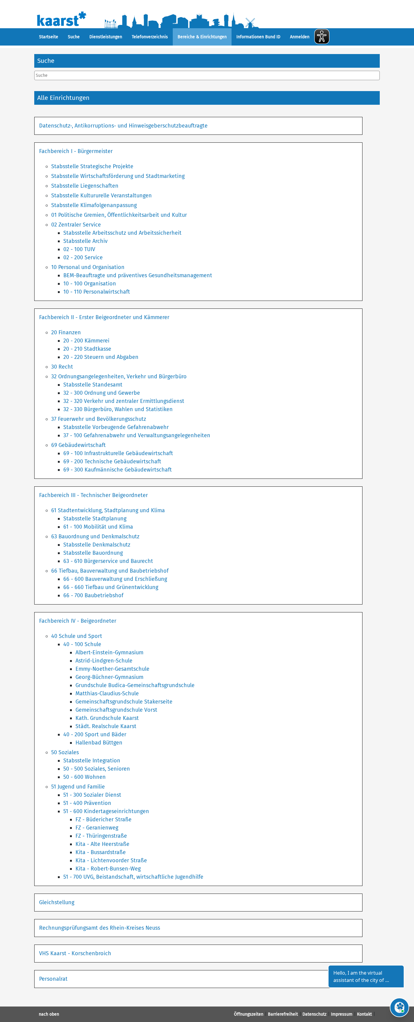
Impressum (341, 1014)
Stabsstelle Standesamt (92, 384)
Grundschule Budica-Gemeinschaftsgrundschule (135, 685)
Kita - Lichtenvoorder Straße (111, 860)
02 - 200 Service (83, 257)
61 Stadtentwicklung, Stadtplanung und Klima (108, 510)
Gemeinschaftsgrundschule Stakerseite (123, 701)
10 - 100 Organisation (89, 283)
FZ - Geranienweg (96, 827)
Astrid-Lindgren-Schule (103, 660)
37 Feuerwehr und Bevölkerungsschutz (98, 419)
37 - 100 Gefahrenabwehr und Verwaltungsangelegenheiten (136, 435)
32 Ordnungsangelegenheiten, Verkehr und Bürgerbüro (119, 376)
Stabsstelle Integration (91, 760)
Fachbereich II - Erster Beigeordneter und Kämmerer (104, 317)
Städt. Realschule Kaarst (105, 726)
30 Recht (62, 366)
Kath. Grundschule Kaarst (107, 718)
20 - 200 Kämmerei (86, 340)
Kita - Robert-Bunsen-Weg (108, 868)
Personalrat (53, 979)
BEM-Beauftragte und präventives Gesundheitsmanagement (137, 275)
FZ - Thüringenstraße (101, 836)
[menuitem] (48, 37)
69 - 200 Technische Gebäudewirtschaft (112, 461)
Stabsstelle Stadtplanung (94, 518)
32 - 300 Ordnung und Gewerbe (101, 393)
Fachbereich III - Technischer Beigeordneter (93, 495)
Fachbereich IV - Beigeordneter (77, 621)
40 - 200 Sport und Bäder (94, 734)
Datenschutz (314, 1014)
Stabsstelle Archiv (85, 241)
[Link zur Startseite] (160, 18)
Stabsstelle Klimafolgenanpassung (94, 205)
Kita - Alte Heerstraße (102, 844)
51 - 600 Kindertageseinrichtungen (106, 811)
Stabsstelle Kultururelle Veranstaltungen (101, 195)
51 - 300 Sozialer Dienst (92, 795)
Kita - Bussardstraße (100, 852)
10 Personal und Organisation (88, 267)
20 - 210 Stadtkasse (87, 349)
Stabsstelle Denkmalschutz (96, 544)
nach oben (49, 1014)
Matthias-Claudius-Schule (107, 693)
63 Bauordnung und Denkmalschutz (95, 536)
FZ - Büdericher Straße (103, 819)
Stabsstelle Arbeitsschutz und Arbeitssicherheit (122, 233)
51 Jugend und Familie (78, 786)
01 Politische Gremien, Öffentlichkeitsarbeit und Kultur (119, 215)
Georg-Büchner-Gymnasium (109, 677)
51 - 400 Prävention (87, 803)
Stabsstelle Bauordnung (93, 553)
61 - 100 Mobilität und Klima (98, 526)
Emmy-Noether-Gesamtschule (112, 669)
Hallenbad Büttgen (98, 742)
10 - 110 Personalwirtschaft (96, 291)
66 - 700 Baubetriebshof (93, 595)
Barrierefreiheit (283, 1014)
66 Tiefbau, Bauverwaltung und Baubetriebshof (110, 570)
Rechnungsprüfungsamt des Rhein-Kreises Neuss (99, 928)
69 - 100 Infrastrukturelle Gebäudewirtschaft (118, 453)
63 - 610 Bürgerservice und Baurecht (108, 561)
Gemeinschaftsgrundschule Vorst (116, 710)
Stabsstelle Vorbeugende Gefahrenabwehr (116, 427)
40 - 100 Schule (82, 644)
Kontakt (364, 1014)
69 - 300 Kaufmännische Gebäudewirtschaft (117, 469)
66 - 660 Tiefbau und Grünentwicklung (110, 587)
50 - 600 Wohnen (84, 777)
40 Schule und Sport (76, 636)
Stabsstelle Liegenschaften (85, 185)
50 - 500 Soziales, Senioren (96, 768)
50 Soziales (65, 752)
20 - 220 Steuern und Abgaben (101, 357)
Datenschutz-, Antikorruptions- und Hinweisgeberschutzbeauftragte (123, 125)
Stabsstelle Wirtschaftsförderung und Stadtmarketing (118, 176)
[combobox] (207, 75)
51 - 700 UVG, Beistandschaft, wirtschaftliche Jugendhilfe (133, 877)
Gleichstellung (56, 902)
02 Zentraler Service (76, 224)
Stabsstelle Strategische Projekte (92, 166)
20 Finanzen (66, 332)
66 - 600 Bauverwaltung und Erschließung (115, 579)
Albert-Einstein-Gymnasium (109, 652)
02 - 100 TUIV (79, 249)
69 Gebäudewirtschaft (78, 445)
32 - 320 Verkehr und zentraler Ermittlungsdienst (123, 401)
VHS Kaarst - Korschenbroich (75, 953)
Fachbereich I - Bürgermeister (76, 151)
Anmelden (299, 36)
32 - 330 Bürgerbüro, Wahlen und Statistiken (118, 409)
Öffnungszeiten (248, 1014)
